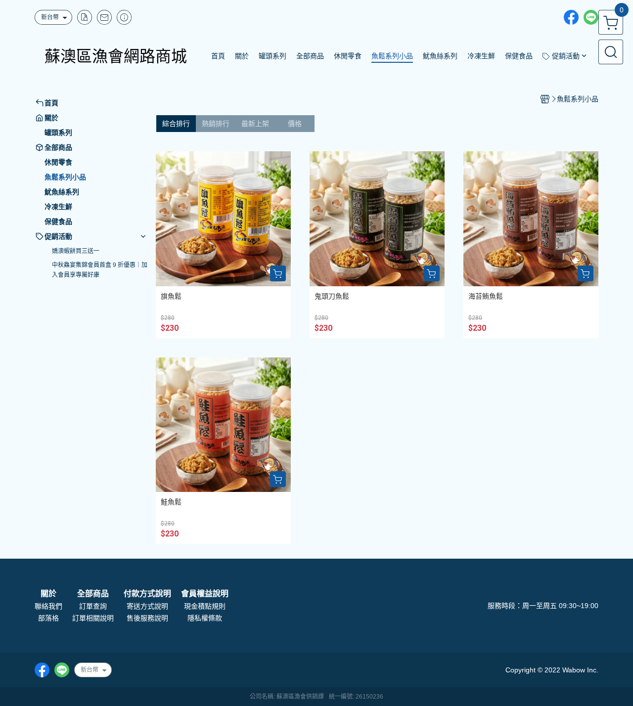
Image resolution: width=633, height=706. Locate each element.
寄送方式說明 (147, 606)
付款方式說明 (147, 594)
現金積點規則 (205, 606)
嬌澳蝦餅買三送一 (75, 251)
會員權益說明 (204, 594)
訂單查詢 (93, 606)
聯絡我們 (48, 606)
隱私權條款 (204, 618)
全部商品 (93, 594)
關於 (48, 594)
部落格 (48, 618)
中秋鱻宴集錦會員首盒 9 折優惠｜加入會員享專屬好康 (99, 270)
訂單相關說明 (93, 618)
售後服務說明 (147, 618)
